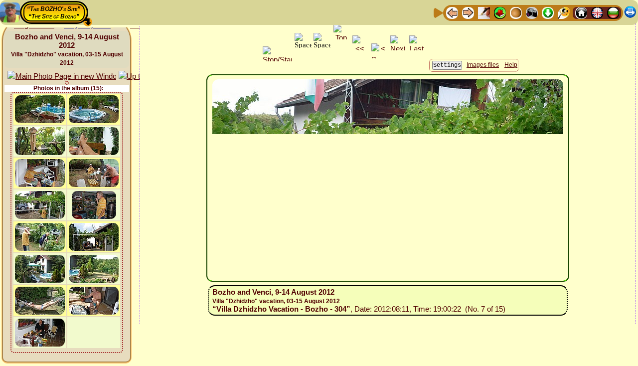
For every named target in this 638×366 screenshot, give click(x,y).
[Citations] (500, 12)
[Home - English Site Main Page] (597, 12)
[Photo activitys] (532, 12)
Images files (483, 64)
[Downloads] (548, 12)
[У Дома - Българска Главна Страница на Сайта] (613, 12)
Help (510, 64)
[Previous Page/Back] (452, 12)
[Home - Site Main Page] (581, 12)
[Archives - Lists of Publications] (484, 12)
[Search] (564, 12)
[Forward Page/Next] (468, 12)
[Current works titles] (516, 12)
